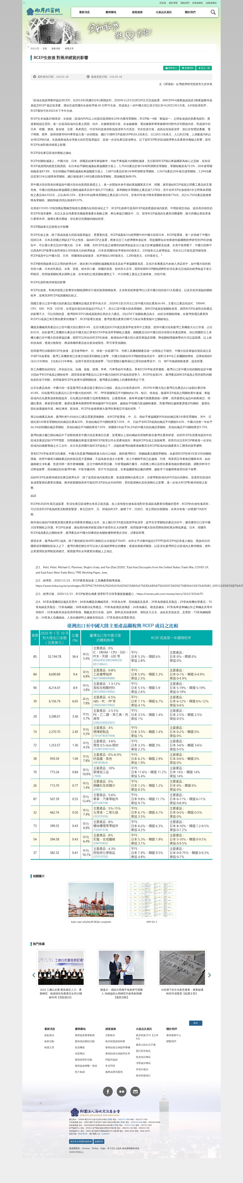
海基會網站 (197, 3)
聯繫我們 (171, 1041)
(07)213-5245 (129, 1125)
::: (24, 2)
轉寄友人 (172, 68)
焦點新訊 (49, 1035)
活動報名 (110, 1035)
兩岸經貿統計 (143, 1075)
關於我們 (190, 12)
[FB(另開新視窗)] (108, 1092)
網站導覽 (173, 3)
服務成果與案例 (114, 1072)
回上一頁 (205, 68)
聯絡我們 (185, 3)
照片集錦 (80, 1072)
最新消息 (84, 12)
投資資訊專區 (143, 1057)
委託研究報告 (143, 1051)
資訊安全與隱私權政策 (81, 1142)
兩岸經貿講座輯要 (115, 1041)
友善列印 (189, 68)
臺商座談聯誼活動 (85, 1041)
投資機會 (80, 1047)
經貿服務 (137, 12)
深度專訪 (80, 1053)
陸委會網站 (211, 3)
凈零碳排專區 (143, 1063)
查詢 (213, 12)
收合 (196, 1023)
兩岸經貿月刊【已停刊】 (147, 1037)
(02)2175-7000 (124, 1119)
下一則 (209, 975)
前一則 (33, 975)
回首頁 (163, 3)
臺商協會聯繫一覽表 (86, 1066)
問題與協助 (111, 1060)
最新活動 (49, 1041)
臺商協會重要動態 (85, 1035)
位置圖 (109, 1119)
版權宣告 (99, 1142)
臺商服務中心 (173, 1035)
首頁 (44, 49)
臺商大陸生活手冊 (146, 1045)
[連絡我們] (135, 1092)
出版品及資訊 (164, 12)
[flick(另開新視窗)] (121, 1092)
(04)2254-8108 (136, 1122)
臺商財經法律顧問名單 (117, 1053)
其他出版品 (142, 1069)
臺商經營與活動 (83, 1060)
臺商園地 (111, 12)
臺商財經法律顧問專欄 (117, 1047)
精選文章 (49, 1047)
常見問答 (110, 1066)
